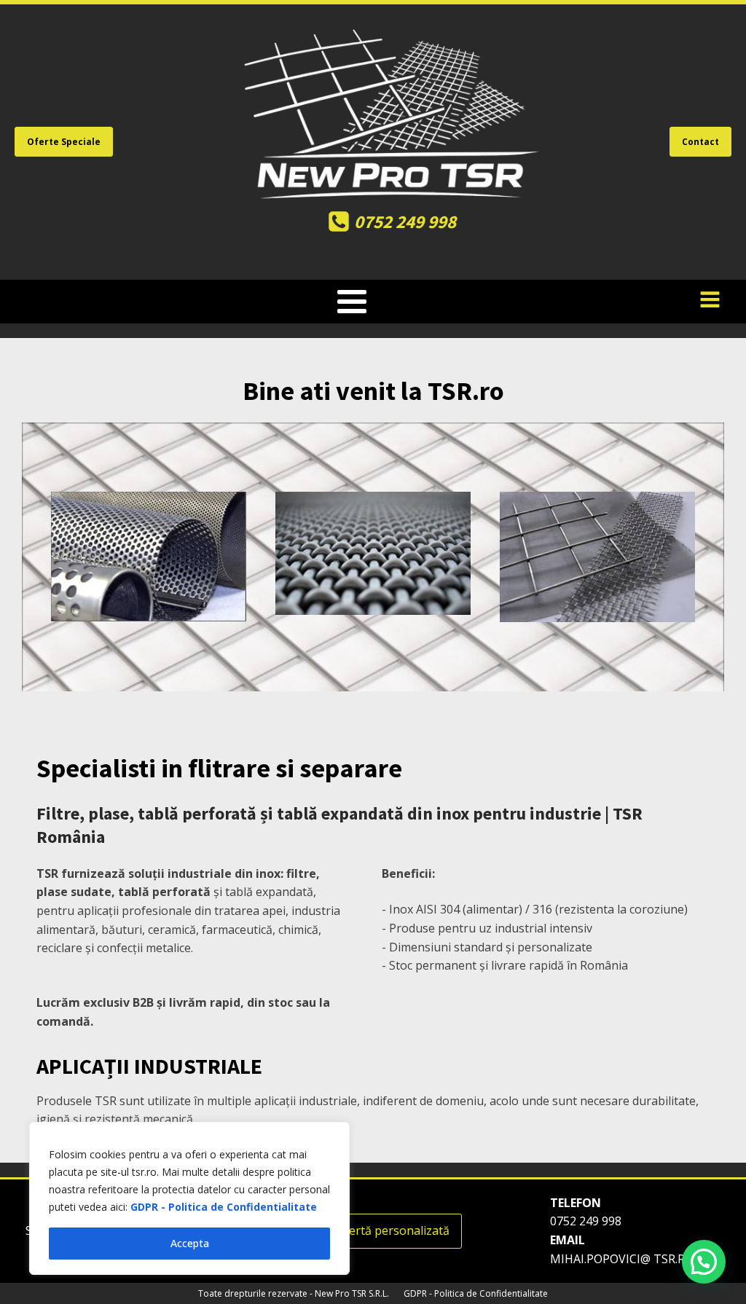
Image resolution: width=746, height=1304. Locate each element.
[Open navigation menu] (710, 301)
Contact (700, 141)
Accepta (189, 1243)
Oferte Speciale (64, 141)
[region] (189, 1198)
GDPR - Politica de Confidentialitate (223, 1207)
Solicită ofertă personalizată (372, 1230)
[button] (704, 1262)
